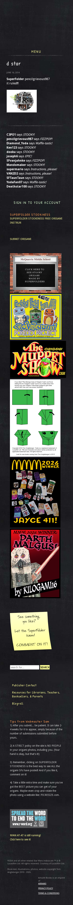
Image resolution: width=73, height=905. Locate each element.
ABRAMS (42, 883)
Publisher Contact (24, 685)
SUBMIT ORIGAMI (20, 238)
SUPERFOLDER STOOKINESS (27, 218)
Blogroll (18, 703)
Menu (36, 51)
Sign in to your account (37, 202)
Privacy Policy (45, 888)
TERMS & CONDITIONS (48, 893)
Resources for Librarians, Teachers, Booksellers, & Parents (36, 694)
